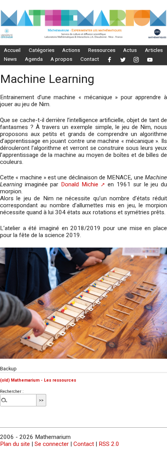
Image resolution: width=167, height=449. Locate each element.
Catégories (41, 50)
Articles (154, 50)
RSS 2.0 (109, 443)
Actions (71, 50)
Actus (130, 50)
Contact (89, 59)
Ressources (101, 50)
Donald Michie (79, 184)
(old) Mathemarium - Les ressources (38, 380)
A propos (61, 59)
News (10, 59)
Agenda (34, 59)
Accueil (12, 50)
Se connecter (52, 443)
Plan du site (15, 443)
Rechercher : (12, 391)
